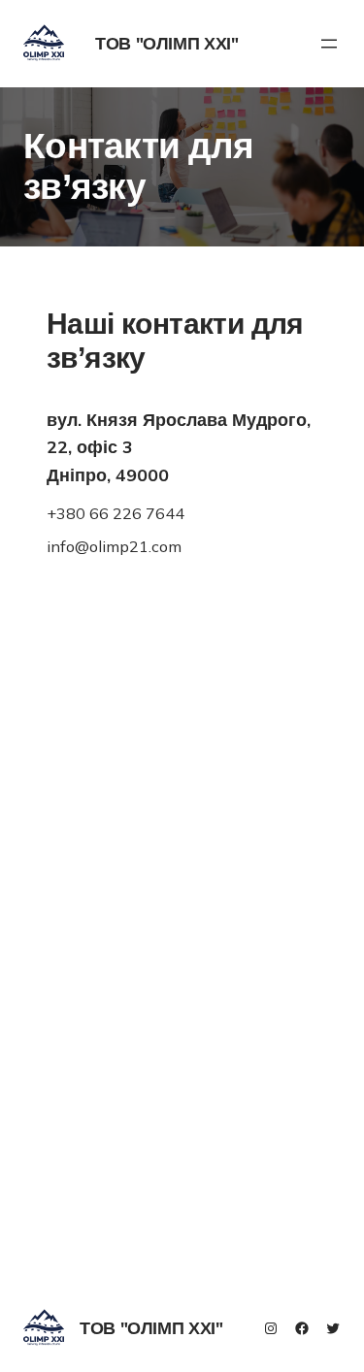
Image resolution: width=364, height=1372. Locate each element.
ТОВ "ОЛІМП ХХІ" (167, 43)
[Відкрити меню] (329, 43)
